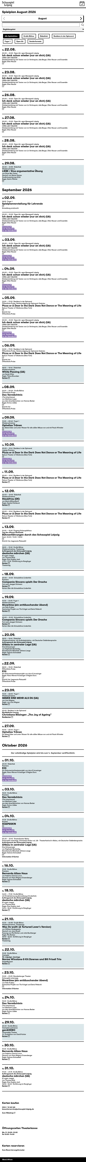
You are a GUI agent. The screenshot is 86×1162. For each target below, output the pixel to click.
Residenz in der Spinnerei (64, 36)
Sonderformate (35, 41)
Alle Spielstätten (11, 36)
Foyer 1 (7, 41)
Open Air (19, 41)
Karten (5, 378)
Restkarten (6, 717)
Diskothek (44, 36)
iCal (3, 63)
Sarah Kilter (9, 374)
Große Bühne (28, 36)
